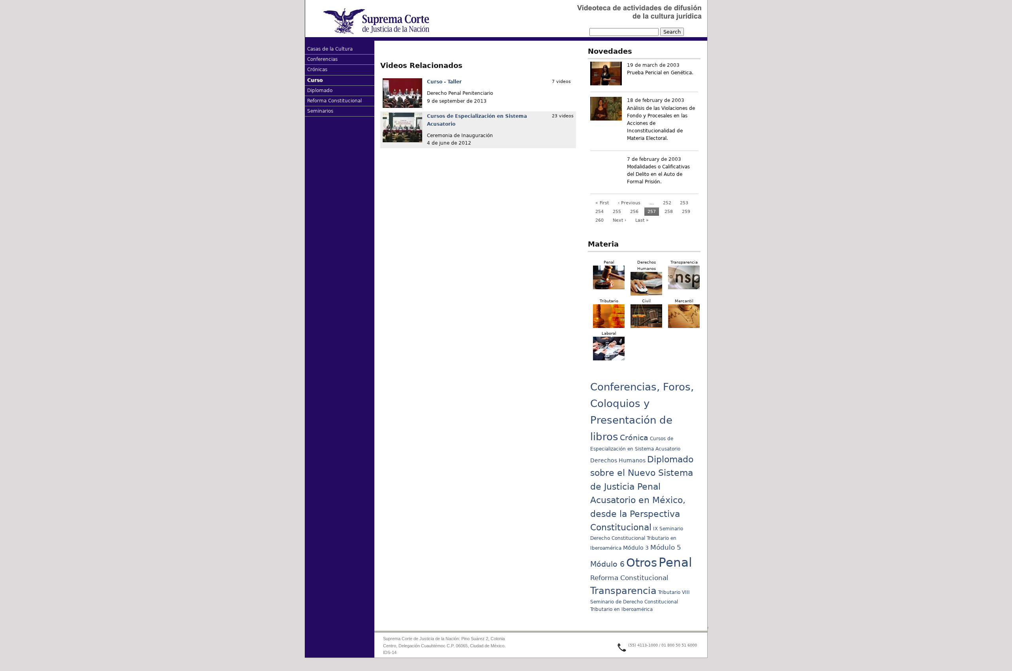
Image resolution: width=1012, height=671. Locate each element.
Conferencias (322, 59)
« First (602, 202)
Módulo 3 (636, 548)
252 (667, 202)
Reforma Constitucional (334, 101)
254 (599, 211)
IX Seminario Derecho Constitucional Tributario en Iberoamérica (636, 538)
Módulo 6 (607, 564)
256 (634, 211)
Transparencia (623, 590)
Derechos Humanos (618, 460)
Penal (675, 562)
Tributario (669, 592)
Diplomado (319, 90)
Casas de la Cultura (330, 49)
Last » (642, 220)
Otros (641, 562)
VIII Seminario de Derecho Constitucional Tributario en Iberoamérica (640, 601)
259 (686, 211)
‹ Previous (629, 202)
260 (599, 220)
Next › (619, 220)
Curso (315, 80)
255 (617, 211)
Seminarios (320, 111)
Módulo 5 (665, 547)
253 (684, 202)
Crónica (634, 437)
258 (669, 211)
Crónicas (317, 69)
